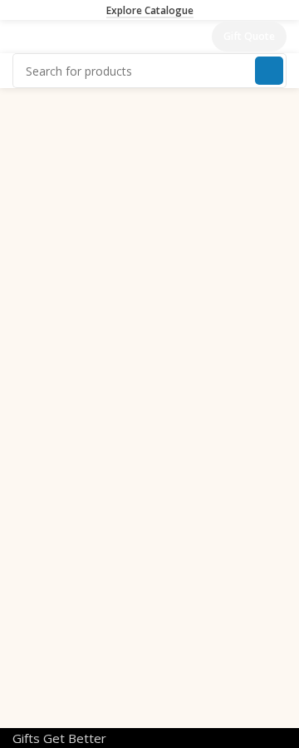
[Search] (269, 71)
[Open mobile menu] (19, 36)
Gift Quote (249, 36)
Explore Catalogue (150, 11)
